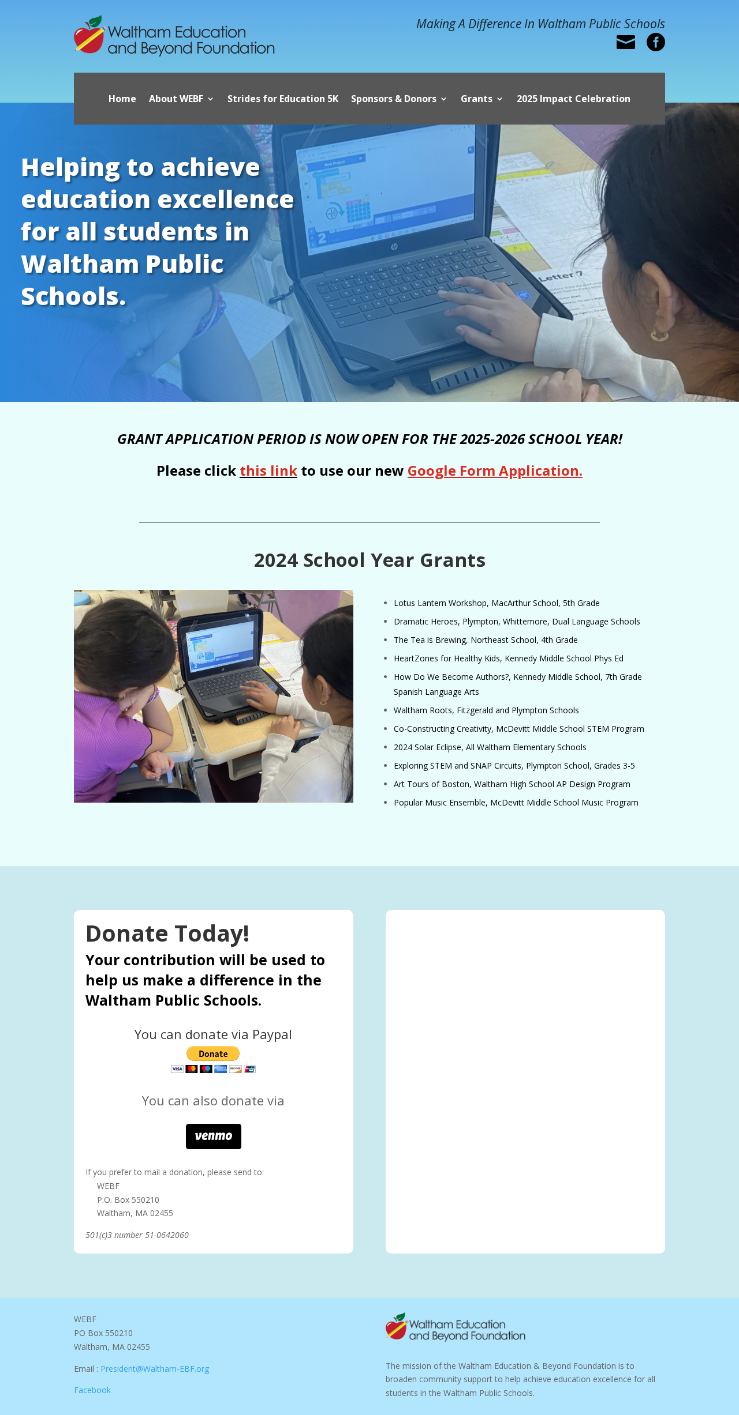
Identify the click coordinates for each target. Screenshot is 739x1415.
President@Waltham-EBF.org (154, 1368)
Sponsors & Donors (393, 100)
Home (122, 100)
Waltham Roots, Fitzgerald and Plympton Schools (486, 710)
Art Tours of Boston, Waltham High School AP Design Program (512, 783)
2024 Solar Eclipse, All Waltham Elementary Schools (490, 747)
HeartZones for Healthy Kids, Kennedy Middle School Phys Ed (509, 658)
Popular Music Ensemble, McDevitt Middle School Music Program (516, 802)
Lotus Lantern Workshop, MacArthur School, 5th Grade (497, 602)
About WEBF (176, 100)
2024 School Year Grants (370, 560)
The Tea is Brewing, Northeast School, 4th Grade (486, 639)
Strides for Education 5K (282, 100)
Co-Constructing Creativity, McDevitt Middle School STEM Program (519, 728)
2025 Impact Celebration (573, 100)
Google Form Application (493, 470)
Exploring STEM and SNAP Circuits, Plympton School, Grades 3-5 (514, 765)
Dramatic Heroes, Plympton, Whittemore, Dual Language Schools (517, 621)
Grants (476, 100)
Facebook (92, 1389)
